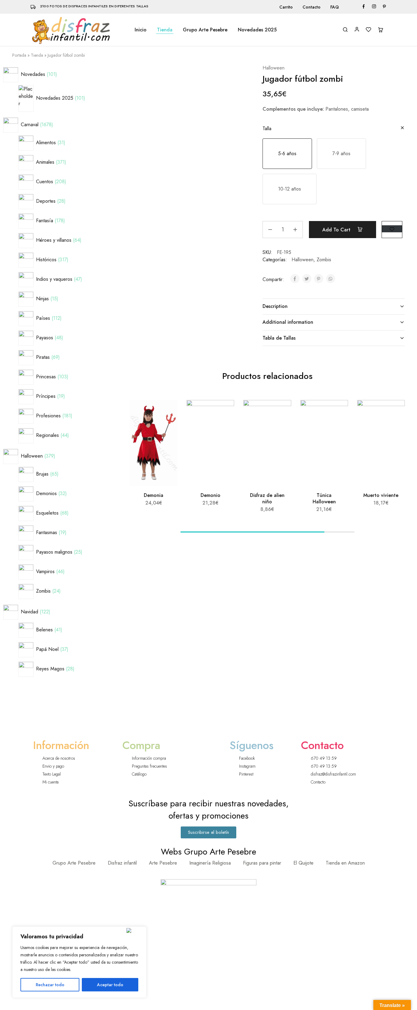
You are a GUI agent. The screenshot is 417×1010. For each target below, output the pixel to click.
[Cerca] (135, 930)
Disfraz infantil (122, 862)
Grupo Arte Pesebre (205, 30)
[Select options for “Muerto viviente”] (393, 427)
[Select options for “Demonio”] (223, 427)
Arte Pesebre (163, 862)
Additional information (288, 322)
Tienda (164, 30)
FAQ (334, 7)
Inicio (141, 30)
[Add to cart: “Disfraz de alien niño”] (280, 427)
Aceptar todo (110, 985)
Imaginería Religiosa (210, 862)
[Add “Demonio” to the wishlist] (224, 412)
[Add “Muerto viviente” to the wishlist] (394, 412)
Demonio (210, 495)
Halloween (274, 67)
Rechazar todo (50, 985)
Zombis (324, 259)
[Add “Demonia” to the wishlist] (167, 412)
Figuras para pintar (262, 862)
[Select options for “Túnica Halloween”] (337, 427)
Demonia (153, 495)
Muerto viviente (380, 495)
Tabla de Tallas (279, 337)
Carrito (286, 7)
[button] (287, 153)
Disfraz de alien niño (267, 498)
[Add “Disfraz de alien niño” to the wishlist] (281, 412)
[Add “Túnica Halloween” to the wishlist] (338, 412)
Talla (267, 128)
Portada (19, 55)
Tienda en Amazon (345, 862)
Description (275, 306)
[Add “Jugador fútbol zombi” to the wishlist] (392, 228)
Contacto (312, 7)
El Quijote (303, 862)
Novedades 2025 (257, 30)
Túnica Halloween (324, 498)
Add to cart (337, 229)
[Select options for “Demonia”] (166, 427)
